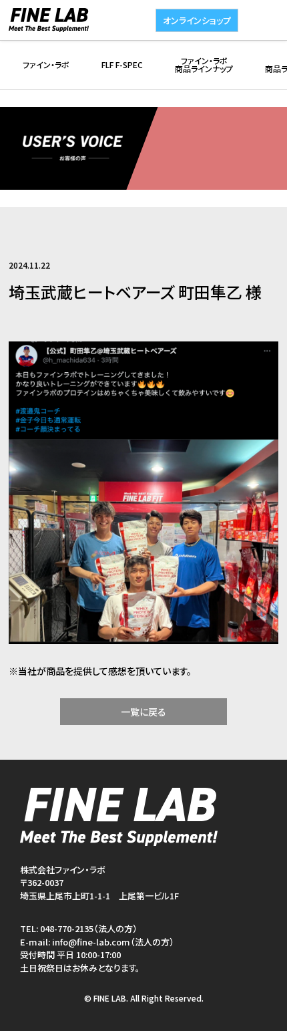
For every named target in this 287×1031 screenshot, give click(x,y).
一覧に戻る (143, 711)
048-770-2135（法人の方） (88, 928)
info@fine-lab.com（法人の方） (113, 941)
